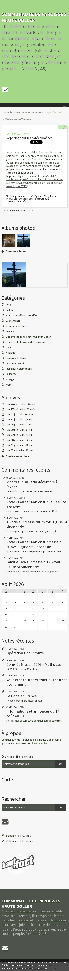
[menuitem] (23, 112)
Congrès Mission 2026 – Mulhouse (33, 664)
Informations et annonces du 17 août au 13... (32, 713)
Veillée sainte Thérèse (18, 119)
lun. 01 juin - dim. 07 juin (20, 445)
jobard (11, 481)
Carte (7, 779)
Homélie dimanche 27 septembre (21, 112)
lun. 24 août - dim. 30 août (21, 404)
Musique (10, 352)
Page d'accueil (53, 112)
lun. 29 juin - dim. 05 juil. (19, 429)
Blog (46, 196)
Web (8, 384)
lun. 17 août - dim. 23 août (21, 409)
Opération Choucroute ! (26, 652)
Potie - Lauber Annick (24, 501)
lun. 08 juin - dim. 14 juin (20, 440)
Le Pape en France (21, 695)
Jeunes (10, 331)
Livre (9, 347)
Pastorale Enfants (16, 358)
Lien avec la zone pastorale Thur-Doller (28, 336)
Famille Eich (16, 562)
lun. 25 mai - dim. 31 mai (20, 450)
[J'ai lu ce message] (65, 962)
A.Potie (12, 522)
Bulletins (11, 310)
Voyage (10, 379)
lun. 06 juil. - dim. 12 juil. (19, 424)
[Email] (5, 89)
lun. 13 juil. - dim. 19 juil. (19, 419)
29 (62, 620)
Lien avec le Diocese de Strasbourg (31, 198)
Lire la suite (39, 743)
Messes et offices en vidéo (21, 315)
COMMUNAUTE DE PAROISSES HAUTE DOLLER (34, 17)
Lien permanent (18, 196)
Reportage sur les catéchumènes (29, 138)
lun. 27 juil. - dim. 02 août (20, 414)
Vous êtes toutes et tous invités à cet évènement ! (36, 682)
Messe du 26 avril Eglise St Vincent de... (36, 524)
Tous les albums (16, 251)
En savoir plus (40, 968)
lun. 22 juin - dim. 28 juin (20, 434)
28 (52, 620)
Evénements (13, 320)
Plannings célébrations (19, 368)
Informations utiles (16, 326)
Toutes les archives (18, 456)
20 (42, 614)
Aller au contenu (10, 2)
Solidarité (11, 374)
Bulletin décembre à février (32, 484)
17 (15, 614)
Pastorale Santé (15, 363)
